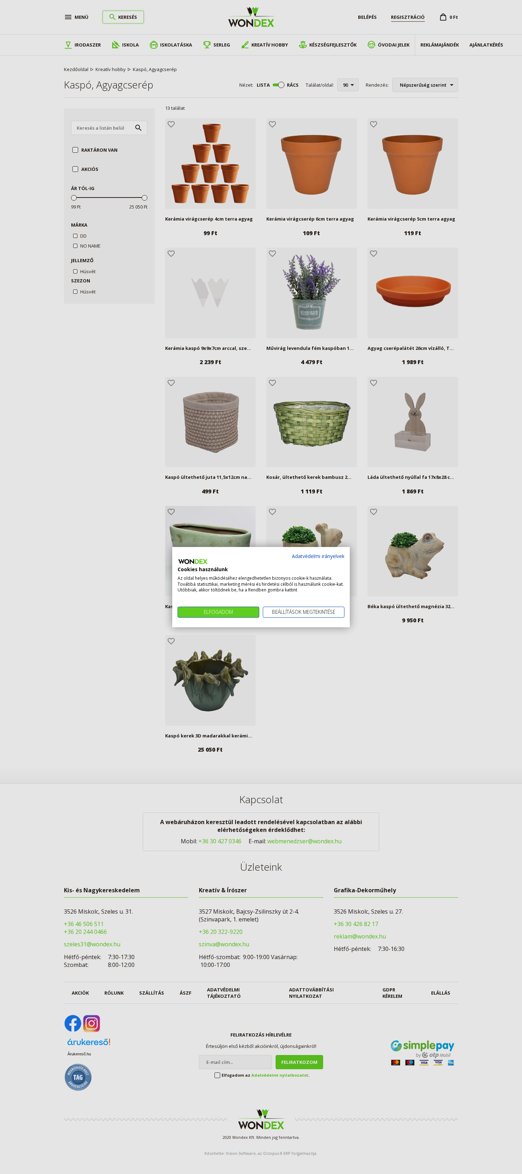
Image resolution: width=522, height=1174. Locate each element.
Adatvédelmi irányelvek (318, 555)
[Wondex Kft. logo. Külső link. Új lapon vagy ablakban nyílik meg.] (193, 561)
